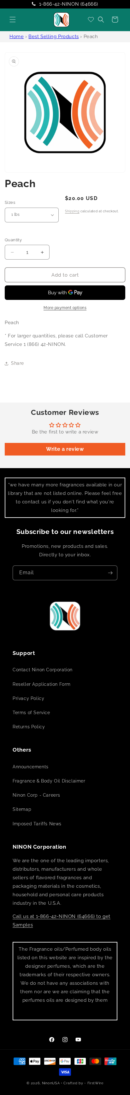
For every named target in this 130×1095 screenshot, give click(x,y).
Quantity (13, 240)
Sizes (10, 202)
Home (16, 36)
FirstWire (95, 1083)
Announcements (31, 766)
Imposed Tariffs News (37, 823)
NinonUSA (51, 1083)
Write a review (65, 449)
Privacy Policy (28, 698)
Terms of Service (31, 712)
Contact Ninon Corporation (43, 669)
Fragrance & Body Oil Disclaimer (49, 780)
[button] (13, 19)
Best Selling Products (53, 36)
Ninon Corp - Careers (36, 795)
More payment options (65, 308)
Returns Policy (29, 726)
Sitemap (22, 809)
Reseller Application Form (42, 684)
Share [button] (17, 363)
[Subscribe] (110, 572)
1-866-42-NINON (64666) (68, 4)
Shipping (72, 211)
